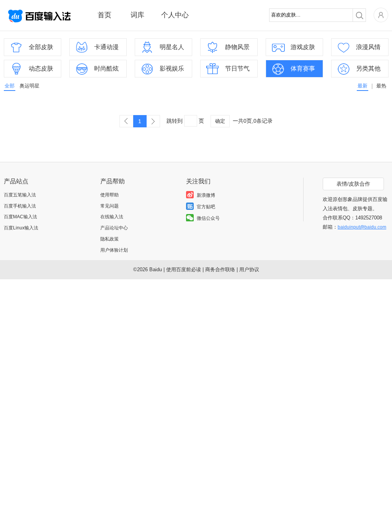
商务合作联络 (220, 269)
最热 (381, 86)
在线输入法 (111, 216)
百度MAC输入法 (20, 216)
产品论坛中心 (114, 228)
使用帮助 (109, 195)
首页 (104, 15)
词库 (137, 15)
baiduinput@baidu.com (362, 227)
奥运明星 (29, 86)
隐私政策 (109, 239)
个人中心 (175, 15)
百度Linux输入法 (21, 228)
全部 (10, 86)
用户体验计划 (114, 250)
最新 (363, 86)
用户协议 (249, 269)
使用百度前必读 (183, 269)
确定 (220, 121)
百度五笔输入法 (20, 195)
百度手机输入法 (20, 206)
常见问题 (109, 206)
